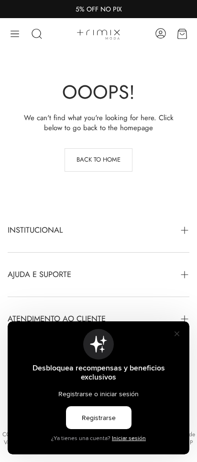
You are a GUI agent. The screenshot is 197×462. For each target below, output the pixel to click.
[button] (15, 34)
